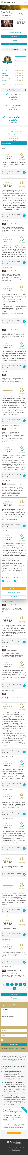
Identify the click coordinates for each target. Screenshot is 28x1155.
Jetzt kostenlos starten (14, 1133)
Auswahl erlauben (14, 592)
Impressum (14, 1149)
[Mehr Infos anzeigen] (7, 60)
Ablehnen (14, 597)
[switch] (15, 577)
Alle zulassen (14, 588)
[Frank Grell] (7, 23)
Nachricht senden (14, 1044)
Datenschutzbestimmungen (16, 1048)
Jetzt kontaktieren (14, 44)
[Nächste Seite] (14, 988)
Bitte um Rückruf (8, 1040)
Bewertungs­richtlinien (6, 1147)
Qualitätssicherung (15, 1147)
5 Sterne (17, 55)
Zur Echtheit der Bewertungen (14, 32)
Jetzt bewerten (14, 36)
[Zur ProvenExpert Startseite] (8, 3)
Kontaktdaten (12, 49)
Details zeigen (20, 584)
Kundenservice (6, 83)
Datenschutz (22, 1147)
